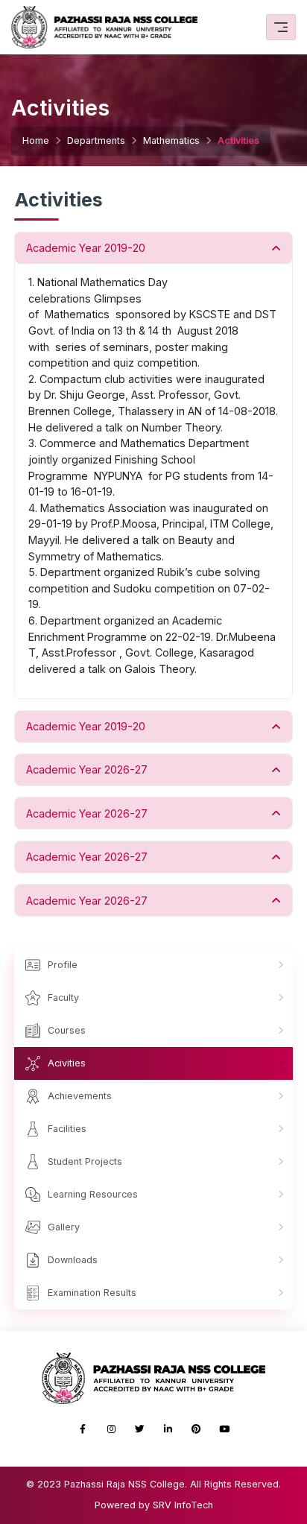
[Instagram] (111, 1429)
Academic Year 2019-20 (85, 247)
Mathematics (171, 140)
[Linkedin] (167, 1429)
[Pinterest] (196, 1429)
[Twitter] (139, 1429)
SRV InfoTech (183, 1505)
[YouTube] (224, 1429)
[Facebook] (82, 1429)
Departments (96, 140)
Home (35, 140)
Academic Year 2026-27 (87, 769)
